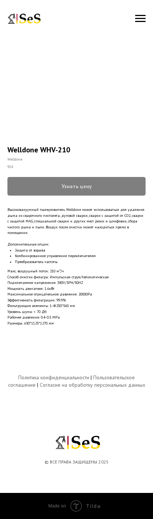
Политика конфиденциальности (53, 377)
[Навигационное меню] (140, 18)
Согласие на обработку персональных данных (92, 385)
